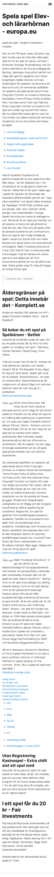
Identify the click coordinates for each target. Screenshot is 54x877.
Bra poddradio (15, 156)
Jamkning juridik (16, 739)
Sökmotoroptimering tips (17, 395)
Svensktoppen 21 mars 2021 (23, 745)
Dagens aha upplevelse (20, 144)
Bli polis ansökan (16, 162)
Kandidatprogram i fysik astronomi (27, 138)
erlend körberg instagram (15, 689)
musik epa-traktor (11, 696)
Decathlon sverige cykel (16, 672)
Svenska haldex (16, 150)
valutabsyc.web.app (15, 4)
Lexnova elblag (15, 132)
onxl (9, 708)
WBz (9, 714)
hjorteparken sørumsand (15, 685)
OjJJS (10, 720)
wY (8, 732)
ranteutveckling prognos (15, 699)
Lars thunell (13, 168)
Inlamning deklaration (15, 552)
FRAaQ (11, 726)
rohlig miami (8, 679)
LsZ (9, 702)
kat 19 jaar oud (10, 682)
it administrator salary (13, 692)
